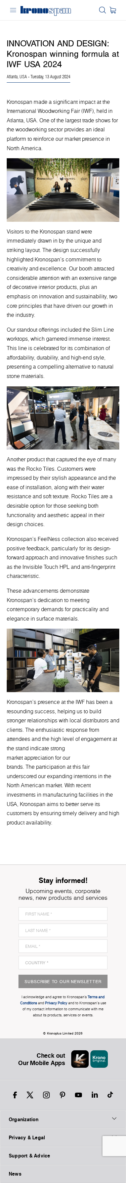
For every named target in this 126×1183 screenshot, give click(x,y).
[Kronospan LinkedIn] (95, 1095)
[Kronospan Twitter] (30, 1095)
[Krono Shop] (113, 10)
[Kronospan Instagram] (46, 1095)
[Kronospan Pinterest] (62, 1095)
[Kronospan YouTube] (78, 1095)
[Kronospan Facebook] (15, 1095)
